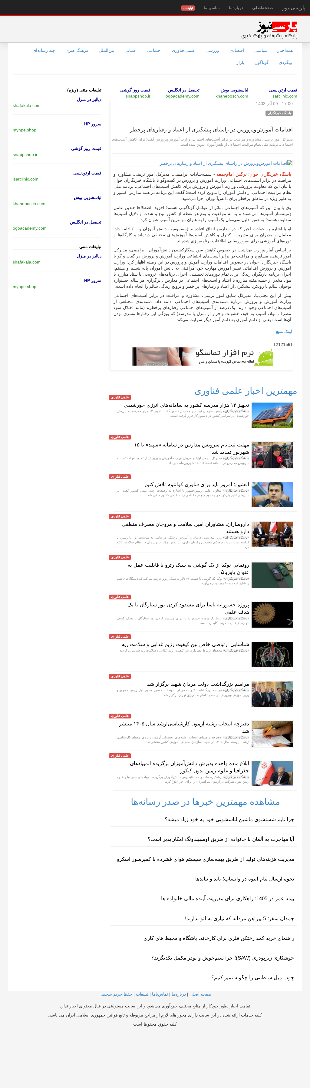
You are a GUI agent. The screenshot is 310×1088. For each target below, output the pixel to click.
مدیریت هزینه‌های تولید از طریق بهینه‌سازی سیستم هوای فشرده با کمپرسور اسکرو (205, 859)
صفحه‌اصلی (262, 7)
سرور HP (92, 123)
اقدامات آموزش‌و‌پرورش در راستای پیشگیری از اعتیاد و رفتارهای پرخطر (211, 130)
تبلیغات (142, 994)
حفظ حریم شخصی (115, 994)
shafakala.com (27, 105)
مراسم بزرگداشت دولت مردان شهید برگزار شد (198, 684)
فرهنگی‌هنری (76, 50)
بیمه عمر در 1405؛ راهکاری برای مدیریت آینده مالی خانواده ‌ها (227, 898)
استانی (130, 50)
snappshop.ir (138, 96)
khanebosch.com (232, 96)
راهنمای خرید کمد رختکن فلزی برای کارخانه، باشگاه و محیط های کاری (218, 938)
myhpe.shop (24, 130)
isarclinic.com (284, 96)
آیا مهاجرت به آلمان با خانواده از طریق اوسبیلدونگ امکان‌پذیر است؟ (221, 839)
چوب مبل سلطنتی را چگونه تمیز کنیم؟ (252, 977)
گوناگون (262, 62)
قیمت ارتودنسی (283, 90)
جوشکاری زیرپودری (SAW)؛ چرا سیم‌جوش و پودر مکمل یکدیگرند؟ (222, 958)
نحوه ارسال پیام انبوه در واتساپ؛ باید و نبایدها (244, 879)
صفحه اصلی (201, 994)
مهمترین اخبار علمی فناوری (245, 391)
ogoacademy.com (183, 96)
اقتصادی (236, 50)
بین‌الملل (106, 50)
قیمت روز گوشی (135, 90)
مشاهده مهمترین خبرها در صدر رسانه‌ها (205, 802)
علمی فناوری (183, 50)
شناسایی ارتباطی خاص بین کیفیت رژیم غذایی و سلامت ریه (185, 644)
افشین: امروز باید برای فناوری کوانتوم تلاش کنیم (197, 484)
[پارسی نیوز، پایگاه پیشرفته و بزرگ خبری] (269, 30)
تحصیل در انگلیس (184, 90)
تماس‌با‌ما (212, 7)
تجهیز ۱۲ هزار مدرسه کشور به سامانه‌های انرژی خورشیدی (186, 405)
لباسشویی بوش (234, 90)
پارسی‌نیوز (293, 8)
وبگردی (285, 62)
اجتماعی (154, 50)
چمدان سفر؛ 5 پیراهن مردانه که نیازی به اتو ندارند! (239, 918)
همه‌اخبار (285, 50)
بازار (240, 62)
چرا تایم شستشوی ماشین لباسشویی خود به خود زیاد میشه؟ (229, 819)
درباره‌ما (236, 7)
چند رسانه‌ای (44, 50)
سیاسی (261, 50)
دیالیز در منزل (89, 99)
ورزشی (212, 50)
